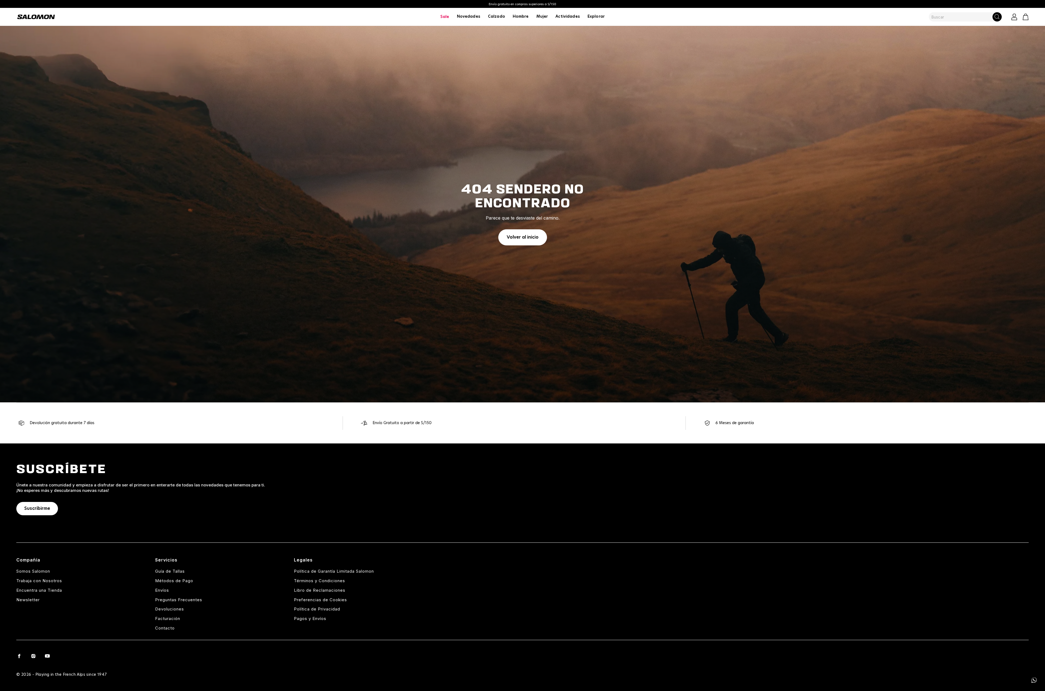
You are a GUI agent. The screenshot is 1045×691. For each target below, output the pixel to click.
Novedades (468, 16)
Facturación (167, 618)
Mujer (542, 16)
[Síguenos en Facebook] (19, 656)
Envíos (162, 590)
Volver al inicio (523, 237)
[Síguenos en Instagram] (33, 656)
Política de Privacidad (317, 609)
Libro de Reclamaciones (319, 590)
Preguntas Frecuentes (178, 599)
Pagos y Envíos (310, 618)
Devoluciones (169, 609)
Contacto (165, 628)
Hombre (521, 16)
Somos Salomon (33, 571)
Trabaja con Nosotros (39, 580)
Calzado (496, 16)
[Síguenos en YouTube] (47, 656)
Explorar (596, 16)
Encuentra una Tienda (39, 590)
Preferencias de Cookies (320, 599)
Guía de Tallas (170, 571)
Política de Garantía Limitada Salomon (334, 571)
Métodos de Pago (174, 580)
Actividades (567, 16)
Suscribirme (37, 508)
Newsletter (28, 599)
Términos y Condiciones (319, 580)
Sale (444, 17)
